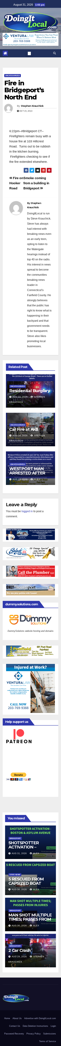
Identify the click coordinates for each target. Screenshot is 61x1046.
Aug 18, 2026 (20, 435)
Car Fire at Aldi (23, 429)
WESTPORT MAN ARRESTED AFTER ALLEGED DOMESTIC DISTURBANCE (29, 475)
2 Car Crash (19, 950)
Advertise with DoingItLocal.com (40, 1018)
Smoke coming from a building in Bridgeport (36, 183)
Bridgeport (15, 838)
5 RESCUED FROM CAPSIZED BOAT (26, 881)
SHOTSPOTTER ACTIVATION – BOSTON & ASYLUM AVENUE (27, 849)
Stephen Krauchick (32, 105)
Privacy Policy (33, 1033)
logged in (27, 511)
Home (7, 1018)
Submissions (49, 1033)
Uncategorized (12, 75)
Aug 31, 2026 (19, 853)
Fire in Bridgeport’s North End (24, 90)
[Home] (5, 53)
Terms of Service (47, 1041)
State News (14, 875)
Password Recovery (14, 1033)
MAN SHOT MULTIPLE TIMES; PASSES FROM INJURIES (30, 919)
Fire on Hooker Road (16, 183)
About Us (17, 1018)
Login (53, 1026)
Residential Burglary (29, 390)
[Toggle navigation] (29, 53)
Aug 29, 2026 (19, 956)
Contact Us (14, 1026)
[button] (54, 53)
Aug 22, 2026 (20, 397)
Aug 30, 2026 (19, 889)
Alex (37, 479)
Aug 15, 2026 (20, 479)
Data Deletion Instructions (35, 1026)
